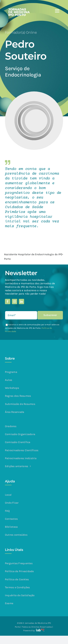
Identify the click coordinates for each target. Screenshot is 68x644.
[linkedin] (21, 301)
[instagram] (14, 301)
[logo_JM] (19, 9)
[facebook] (7, 301)
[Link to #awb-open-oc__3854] (57, 11)
